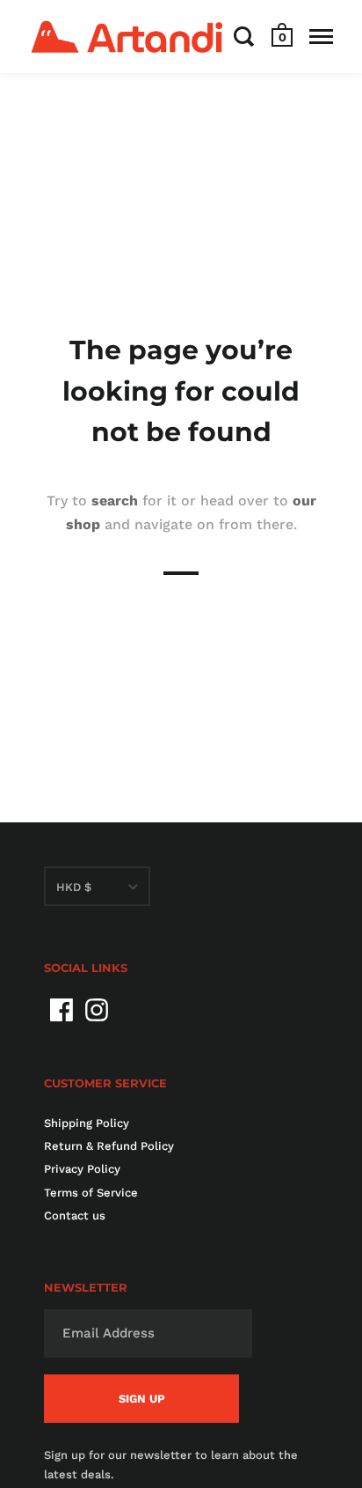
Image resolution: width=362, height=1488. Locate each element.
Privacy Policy (82, 1168)
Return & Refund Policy (109, 1146)
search (114, 499)
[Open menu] (321, 36)
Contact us (74, 1215)
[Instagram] (96, 1009)
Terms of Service (91, 1192)
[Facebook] (61, 1009)
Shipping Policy (86, 1123)
